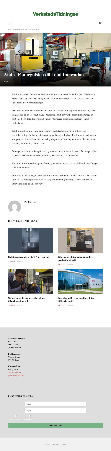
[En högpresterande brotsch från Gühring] (30, 240)
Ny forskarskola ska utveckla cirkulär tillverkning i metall (27, 299)
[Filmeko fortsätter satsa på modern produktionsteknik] (80, 240)
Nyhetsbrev (14, 419)
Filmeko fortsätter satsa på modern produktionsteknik (75, 258)
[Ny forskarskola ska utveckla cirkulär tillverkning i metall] (30, 281)
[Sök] (100, 23)
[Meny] (11, 23)
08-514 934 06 (14, 372)
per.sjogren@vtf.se (16, 375)
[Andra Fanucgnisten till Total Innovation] (55, 59)
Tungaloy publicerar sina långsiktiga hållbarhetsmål (76, 299)
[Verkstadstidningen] (55, 14)
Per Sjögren (30, 202)
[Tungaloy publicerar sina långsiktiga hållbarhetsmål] (80, 281)
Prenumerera (55, 425)
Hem (9, 29)
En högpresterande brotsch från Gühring (28, 256)
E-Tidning (28, 419)
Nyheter (11, 261)
